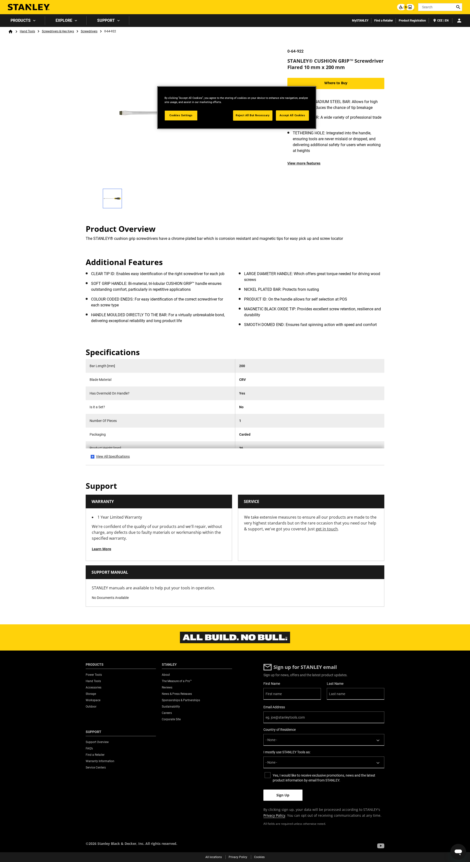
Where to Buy (335, 83)
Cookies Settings (180, 115)
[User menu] (459, 20)
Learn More (101, 549)
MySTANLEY (360, 20)
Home (10, 31)
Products (21, 20)
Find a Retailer (383, 20)
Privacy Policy (274, 815)
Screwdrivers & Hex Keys (58, 31)
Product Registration (412, 20)
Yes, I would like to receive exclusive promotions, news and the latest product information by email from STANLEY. (324, 777)
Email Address (274, 707)
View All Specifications (113, 456)
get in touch (327, 529)
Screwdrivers (89, 31)
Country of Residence (279, 730)
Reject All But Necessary (253, 115)
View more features (303, 163)
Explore (64, 20)
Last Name (335, 684)
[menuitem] (22, 20)
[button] (380, 845)
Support (106, 20)
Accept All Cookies (292, 115)
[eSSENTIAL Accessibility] (405, 7)
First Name (271, 684)
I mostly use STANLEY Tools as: (286, 752)
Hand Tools (27, 31)
